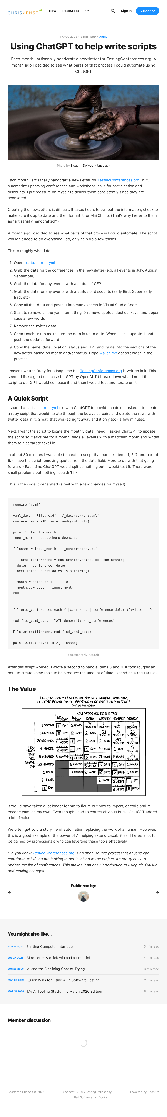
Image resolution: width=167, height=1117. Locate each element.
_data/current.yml (39, 263)
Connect (69, 1092)
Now (52, 11)
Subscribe (147, 11)
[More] (87, 11)
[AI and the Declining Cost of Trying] (83, 968)
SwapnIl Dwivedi (82, 165)
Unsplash (103, 165)
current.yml (48, 407)
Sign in (126, 11)
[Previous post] (11, 892)
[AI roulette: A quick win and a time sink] (83, 957)
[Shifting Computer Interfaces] (83, 946)
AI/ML (103, 36)
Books (103, 1097)
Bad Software (83, 1097)
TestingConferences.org (118, 180)
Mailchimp (108, 353)
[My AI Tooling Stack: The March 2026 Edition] (83, 991)
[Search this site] (113, 11)
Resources (70, 11)
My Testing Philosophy (96, 1092)
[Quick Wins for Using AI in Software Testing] (83, 980)
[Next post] (156, 892)
